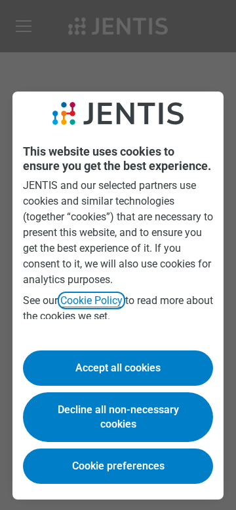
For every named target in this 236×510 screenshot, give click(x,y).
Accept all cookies (118, 368)
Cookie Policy (91, 300)
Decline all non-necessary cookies (118, 416)
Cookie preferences (118, 466)
